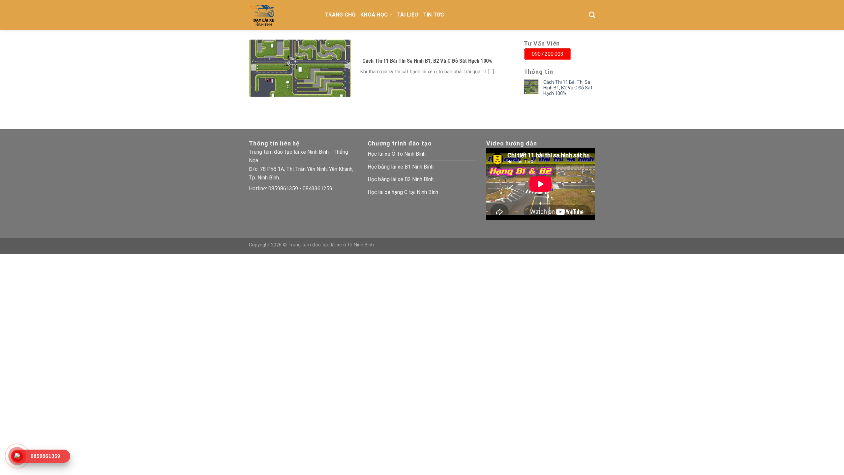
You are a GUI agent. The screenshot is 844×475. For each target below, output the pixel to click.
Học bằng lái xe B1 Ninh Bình (401, 167)
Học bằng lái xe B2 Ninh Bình (401, 179)
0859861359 (283, 188)
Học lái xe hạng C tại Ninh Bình (403, 192)
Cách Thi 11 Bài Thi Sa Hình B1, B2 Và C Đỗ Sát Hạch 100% (567, 87)
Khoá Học (374, 15)
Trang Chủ (340, 15)
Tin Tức (433, 15)
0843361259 (317, 188)
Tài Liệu (407, 15)
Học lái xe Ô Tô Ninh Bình (397, 154)
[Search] (592, 15)
